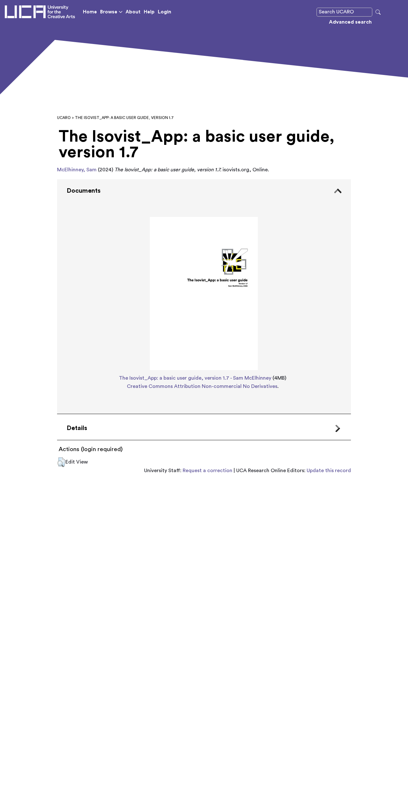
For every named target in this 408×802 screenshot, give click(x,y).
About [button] (133, 12)
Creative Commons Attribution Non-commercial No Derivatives (202, 386)
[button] (61, 462)
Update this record (329, 470)
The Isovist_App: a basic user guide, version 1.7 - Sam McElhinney (195, 378)
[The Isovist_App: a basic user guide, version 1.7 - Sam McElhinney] (204, 291)
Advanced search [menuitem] (350, 22)
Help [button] (149, 12)
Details (77, 428)
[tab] (204, 296)
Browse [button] (108, 12)
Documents (83, 191)
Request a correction (207, 470)
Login (164, 11)
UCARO (64, 118)
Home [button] (90, 12)
